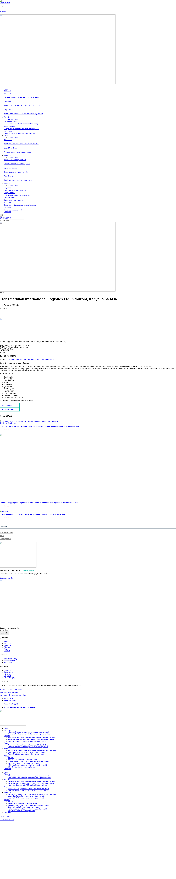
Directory (7, 212)
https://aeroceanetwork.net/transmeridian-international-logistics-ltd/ (31, 359)
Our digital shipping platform (14, 210)
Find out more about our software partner (18, 195)
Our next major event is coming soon (17, 164)
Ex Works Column (6, 533)
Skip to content (5, 3)
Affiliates (7, 183)
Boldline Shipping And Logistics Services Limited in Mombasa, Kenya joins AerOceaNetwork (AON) (39, 503)
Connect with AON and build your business (19, 134)
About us (7, 730)
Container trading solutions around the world (20, 205)
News (6, 135)
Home (6, 89)
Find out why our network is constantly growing (21, 124)
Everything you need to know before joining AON (21, 129)
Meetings (7, 155)
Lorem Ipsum (13, 119)
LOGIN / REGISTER (6, 13)
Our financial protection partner (15, 190)
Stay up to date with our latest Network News (28, 745)
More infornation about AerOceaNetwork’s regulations (23, 114)
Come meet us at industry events (16, 172)
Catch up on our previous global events (18, 180)
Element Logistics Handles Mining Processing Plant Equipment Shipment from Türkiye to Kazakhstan (40, 426)
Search (2, 220)
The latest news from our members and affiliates (21, 144)
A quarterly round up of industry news (17, 152)
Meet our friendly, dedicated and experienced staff (22, 105)
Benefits (7, 117)
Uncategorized (5, 539)
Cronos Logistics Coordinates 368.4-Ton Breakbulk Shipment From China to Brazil (33, 514)
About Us (7, 91)
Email (2, 630)
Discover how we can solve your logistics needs (21, 97)
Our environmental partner (13, 200)
